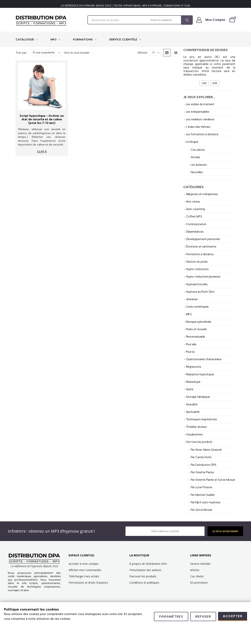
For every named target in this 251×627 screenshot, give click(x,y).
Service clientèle (200, 564)
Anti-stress (193, 201)
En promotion (199, 582)
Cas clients (198, 150)
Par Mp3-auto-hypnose (205, 502)
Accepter (232, 616)
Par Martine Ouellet (203, 495)
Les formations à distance (202, 134)
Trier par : (22, 52)
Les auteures (199, 164)
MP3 (53, 39)
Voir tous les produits (199, 442)
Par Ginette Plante (202, 472)
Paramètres (171, 616)
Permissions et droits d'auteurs (88, 582)
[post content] (41, 86)
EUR (214, 83)
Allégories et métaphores (202, 194)
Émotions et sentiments (201, 246)
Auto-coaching (195, 209)
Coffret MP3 (194, 216)
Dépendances (195, 231)
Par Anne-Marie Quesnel (206, 450)
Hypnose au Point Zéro (200, 291)
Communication (196, 224)
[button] (167, 52)
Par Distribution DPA (203, 465)
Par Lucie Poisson (201, 487)
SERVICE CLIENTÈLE (123, 39)
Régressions (193, 366)
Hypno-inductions (197, 269)
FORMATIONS (83, 39)
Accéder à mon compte (83, 564)
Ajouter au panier (43, 105)
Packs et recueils (196, 329)
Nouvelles (197, 172)
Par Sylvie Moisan (201, 510)
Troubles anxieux (196, 427)
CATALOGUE (25, 39)
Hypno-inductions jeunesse (203, 276)
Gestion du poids (197, 261)
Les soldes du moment (200, 104)
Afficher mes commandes (85, 570)
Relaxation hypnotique (200, 374)
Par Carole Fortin (201, 457)
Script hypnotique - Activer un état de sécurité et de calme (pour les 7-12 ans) (42, 119)
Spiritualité (193, 412)
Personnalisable (195, 336)
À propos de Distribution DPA (148, 564)
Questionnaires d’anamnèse (203, 359)
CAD (204, 83)
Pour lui (190, 352)
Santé (189, 389)
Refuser (203, 616)
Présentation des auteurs (145, 570)
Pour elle (191, 344)
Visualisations (194, 434)
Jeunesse (192, 299)
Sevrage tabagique (198, 397)
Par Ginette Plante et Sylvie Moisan (213, 480)
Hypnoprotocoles (197, 284)
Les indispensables (197, 111)
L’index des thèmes (198, 127)
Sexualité (191, 404)
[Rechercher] (186, 20)
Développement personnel (203, 239)
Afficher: (142, 52)
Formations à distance (200, 254)
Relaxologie (193, 382)
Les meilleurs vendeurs (200, 119)
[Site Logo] (41, 21)
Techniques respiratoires (201, 419)
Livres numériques (197, 306)
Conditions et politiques (144, 582)
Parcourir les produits (142, 576)
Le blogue (192, 141)
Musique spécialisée (198, 322)
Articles (195, 157)
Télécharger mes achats (84, 576)
